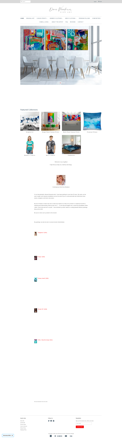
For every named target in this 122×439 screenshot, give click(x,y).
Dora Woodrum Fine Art (60, 433)
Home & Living (44, 22)
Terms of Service (23, 426)
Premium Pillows (84, 18)
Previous (23, 56)
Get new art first (7, 435)
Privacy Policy (23, 424)
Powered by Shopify (70, 433)
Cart (101, 1)
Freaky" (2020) (41, 256)
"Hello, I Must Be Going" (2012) (45, 340)
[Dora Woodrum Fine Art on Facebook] (51, 421)
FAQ (66, 22)
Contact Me (22, 422)
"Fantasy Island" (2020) (42, 278)
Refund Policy (23, 427)
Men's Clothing (70, 18)
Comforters (96, 18)
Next (99, 56)
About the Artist (57, 22)
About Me (22, 420)
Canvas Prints (42, 18)
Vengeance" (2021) (42, 232)
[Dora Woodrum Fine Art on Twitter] (48, 421)
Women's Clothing (56, 18)
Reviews (73, 22)
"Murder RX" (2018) (43, 309)
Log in (95, 1)
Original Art (30, 18)
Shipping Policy (23, 429)
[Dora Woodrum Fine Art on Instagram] (53, 421)
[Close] (12, 435)
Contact (80, 22)
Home (22, 18)
